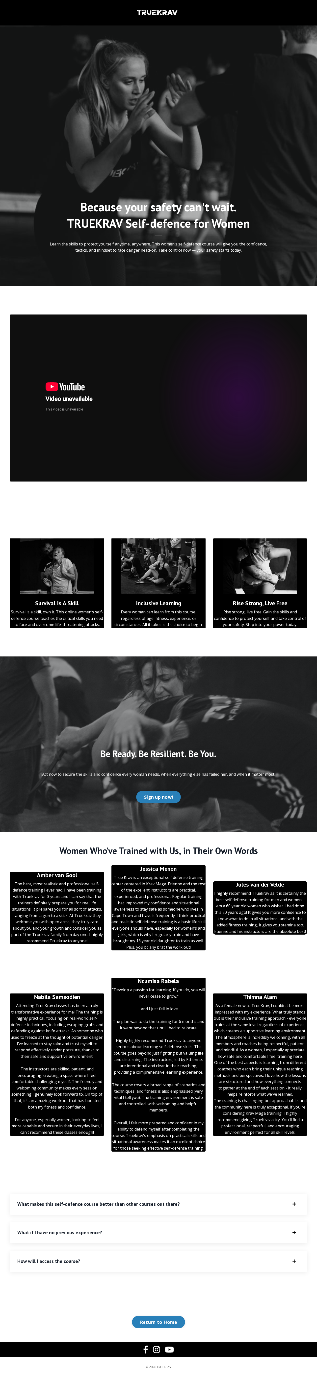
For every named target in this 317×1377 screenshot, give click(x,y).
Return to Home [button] (158, 1322)
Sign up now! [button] (158, 797)
